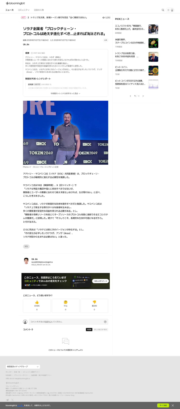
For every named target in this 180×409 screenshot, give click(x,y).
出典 (105, 40)
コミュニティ (24, 10)
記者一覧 (17, 372)
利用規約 (8, 375)
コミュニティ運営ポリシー (31, 372)
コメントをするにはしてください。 (47, 322)
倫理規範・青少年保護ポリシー (41, 375)
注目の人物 (39, 10)
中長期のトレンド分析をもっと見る (64, 93)
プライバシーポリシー (21, 375)
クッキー (20, 405)
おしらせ (8, 372)
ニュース (10, 10)
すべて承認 (163, 405)
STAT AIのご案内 (39, 53)
